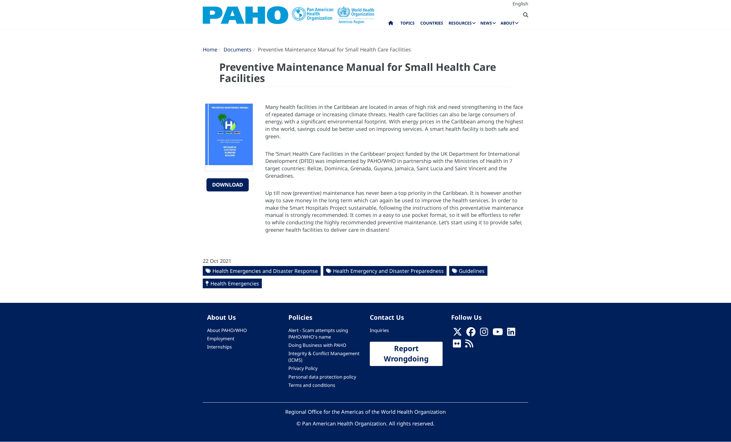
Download (227, 184)
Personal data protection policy (322, 377)
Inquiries (379, 330)
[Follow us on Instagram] (484, 333)
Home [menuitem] (390, 24)
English (520, 4)
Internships (219, 347)
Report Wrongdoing (406, 353)
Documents (238, 49)
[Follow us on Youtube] (498, 333)
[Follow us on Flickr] (457, 345)
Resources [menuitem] (460, 23)
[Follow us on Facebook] (470, 333)
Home (210, 49)
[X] (457, 333)
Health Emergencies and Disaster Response (265, 270)
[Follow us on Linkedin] (511, 333)
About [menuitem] (508, 23)
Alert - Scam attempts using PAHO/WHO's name (318, 333)
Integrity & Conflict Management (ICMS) (324, 356)
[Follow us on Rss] (469, 345)
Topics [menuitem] (407, 23)
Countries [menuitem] (431, 23)
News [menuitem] (486, 23)
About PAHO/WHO (227, 330)
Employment (220, 338)
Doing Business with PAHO (317, 345)
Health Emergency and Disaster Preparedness (388, 270)
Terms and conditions (311, 385)
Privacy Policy (303, 368)
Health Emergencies (234, 283)
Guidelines (472, 270)
